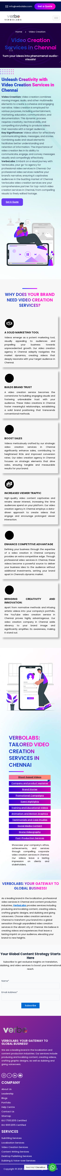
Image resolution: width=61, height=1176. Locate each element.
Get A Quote (12, 202)
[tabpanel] (30, 856)
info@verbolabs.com (20, 6)
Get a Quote (45, 6)
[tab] (30, 777)
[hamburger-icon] (56, 18)
